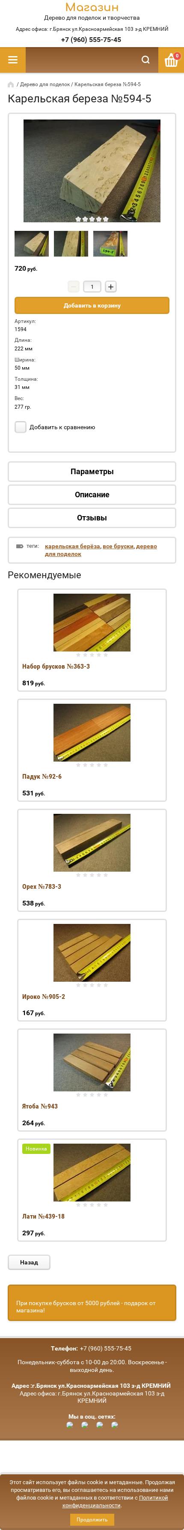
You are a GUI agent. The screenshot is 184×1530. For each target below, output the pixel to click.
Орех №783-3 (41, 886)
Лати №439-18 (43, 1216)
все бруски (118, 546)
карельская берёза (72, 546)
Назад (29, 1262)
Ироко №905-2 (43, 996)
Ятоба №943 (40, 1106)
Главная (11, 84)
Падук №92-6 (42, 776)
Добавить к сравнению (61, 427)
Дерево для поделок (45, 84)
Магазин (92, 7)
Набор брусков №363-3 (56, 666)
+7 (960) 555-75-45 (91, 40)
